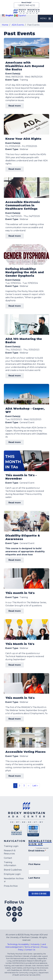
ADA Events (18, 25)
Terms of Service (31, 947)
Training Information (10, 864)
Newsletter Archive (14, 878)
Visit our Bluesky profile (8, 914)
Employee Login (12, 874)
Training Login (11, 846)
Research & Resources (9, 852)
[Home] (26, 11)
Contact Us (30, 950)
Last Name (34, 878)
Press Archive (11, 886)
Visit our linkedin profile (14, 908)
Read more (16, 106)
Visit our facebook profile (9, 908)
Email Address (37, 850)
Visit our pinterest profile (14, 914)
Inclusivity (35, 944)
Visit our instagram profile (19, 908)
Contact (8, 858)
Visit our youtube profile (20, 914)
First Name (34, 864)
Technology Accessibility (18, 944)
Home (5, 25)
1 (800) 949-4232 (26, 5)
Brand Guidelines (13, 870)
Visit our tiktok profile (14, 919)
